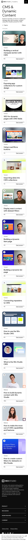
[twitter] (5, 533)
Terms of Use (5, 528)
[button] (24, 25)
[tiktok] (13, 533)
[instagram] (8, 533)
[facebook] (10, 533)
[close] (26, 536)
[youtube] (3, 533)
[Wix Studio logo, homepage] (9, 481)
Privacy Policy (14, 528)
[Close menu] (24, 12)
